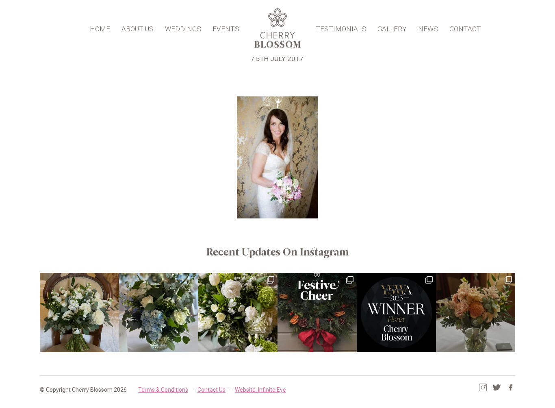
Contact (465, 29)
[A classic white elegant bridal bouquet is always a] (79, 312)
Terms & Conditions (163, 389)
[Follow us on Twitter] (496, 387)
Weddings (183, 29)
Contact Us (211, 389)
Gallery (392, 29)
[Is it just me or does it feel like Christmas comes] (317, 312)
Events (225, 29)
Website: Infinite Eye (260, 389)
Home (100, 29)
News (428, 29)
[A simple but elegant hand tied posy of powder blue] (158, 312)
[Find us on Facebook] (510, 387)
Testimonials (341, 29)
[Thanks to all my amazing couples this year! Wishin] (238, 312)
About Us (137, 29)
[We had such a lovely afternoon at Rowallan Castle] (475, 312)
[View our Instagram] (483, 387)
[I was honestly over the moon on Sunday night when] (396, 312)
